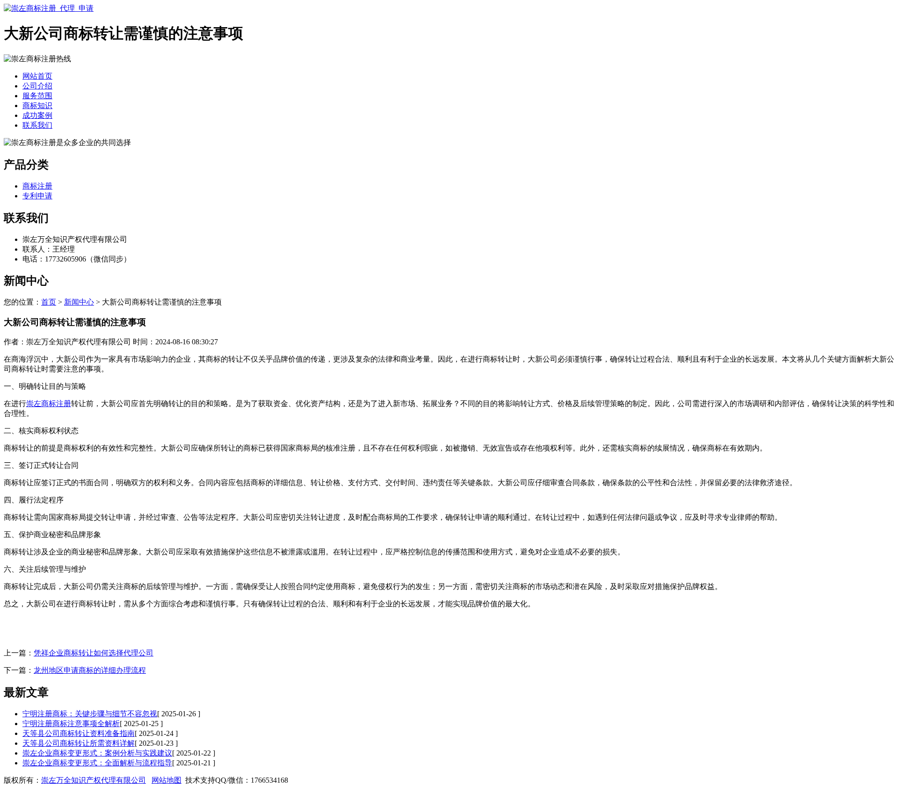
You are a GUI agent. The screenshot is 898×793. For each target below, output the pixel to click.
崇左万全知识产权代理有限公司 (93, 780)
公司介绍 (37, 86)
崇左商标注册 (48, 403)
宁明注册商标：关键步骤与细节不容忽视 (89, 714)
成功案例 (37, 115)
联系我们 (37, 125)
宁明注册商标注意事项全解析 (71, 724)
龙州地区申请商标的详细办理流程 (90, 670)
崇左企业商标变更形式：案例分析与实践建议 (97, 753)
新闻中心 (79, 302)
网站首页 (37, 76)
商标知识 (37, 105)
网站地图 (166, 780)
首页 (48, 302)
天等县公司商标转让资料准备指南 (78, 733)
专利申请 (37, 196)
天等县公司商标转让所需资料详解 (78, 743)
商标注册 (37, 186)
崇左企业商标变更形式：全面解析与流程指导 (97, 763)
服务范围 (37, 96)
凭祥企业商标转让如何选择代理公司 (93, 653)
